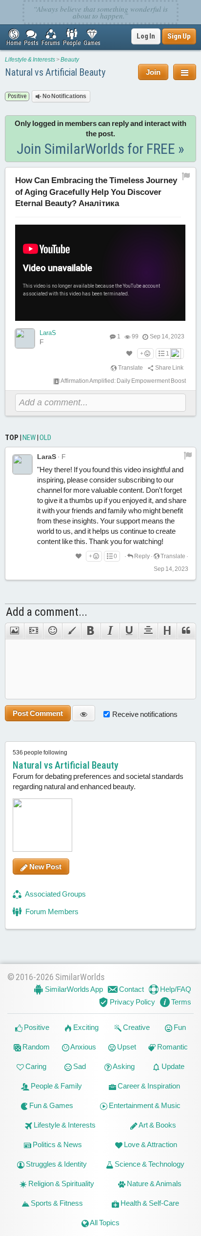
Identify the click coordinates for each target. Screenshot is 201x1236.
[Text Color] (71, 631)
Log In (146, 36)
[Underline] (129, 631)
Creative (135, 1027)
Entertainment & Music (144, 1105)
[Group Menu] (184, 72)
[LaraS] (25, 338)
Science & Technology (148, 1164)
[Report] (188, 455)
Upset (126, 1047)
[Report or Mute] (186, 175)
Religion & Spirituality (60, 1183)
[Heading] (167, 631)
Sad (79, 1066)
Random (35, 1047)
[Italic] (110, 631)
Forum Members (51, 911)
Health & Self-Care (149, 1203)
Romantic (172, 1047)
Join (153, 72)
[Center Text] (148, 631)
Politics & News (56, 1144)
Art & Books (157, 1125)
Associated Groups (55, 894)
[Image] (14, 631)
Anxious (82, 1047)
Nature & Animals (153, 1183)
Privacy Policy (131, 1002)
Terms (180, 1002)
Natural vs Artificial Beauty (55, 72)
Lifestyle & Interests (30, 59)
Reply (141, 556)
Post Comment (38, 713)
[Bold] (90, 631)
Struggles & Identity (55, 1164)
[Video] (33, 631)
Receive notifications (145, 714)
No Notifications (63, 96)
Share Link (168, 367)
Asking (123, 1066)
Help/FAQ (175, 989)
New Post (44, 866)
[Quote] (186, 631)
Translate (130, 367)
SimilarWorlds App (73, 989)
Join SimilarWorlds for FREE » (100, 148)
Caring (35, 1066)
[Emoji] (52, 631)
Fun (179, 1027)
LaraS (48, 332)
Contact (131, 989)
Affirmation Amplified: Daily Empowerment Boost (123, 380)
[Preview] (83, 713)
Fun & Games (50, 1105)
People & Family (55, 1086)
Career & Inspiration (148, 1086)
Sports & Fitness (56, 1203)
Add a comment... (46, 612)
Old (45, 437)
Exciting (85, 1027)
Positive (35, 1027)
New (29, 437)
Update (172, 1066)
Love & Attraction (149, 1144)
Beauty (69, 59)
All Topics (104, 1222)
